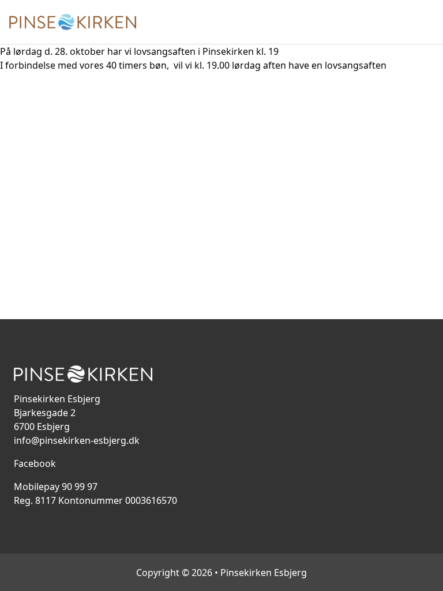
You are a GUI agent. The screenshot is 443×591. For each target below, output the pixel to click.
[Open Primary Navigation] (427, 22)
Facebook (35, 463)
